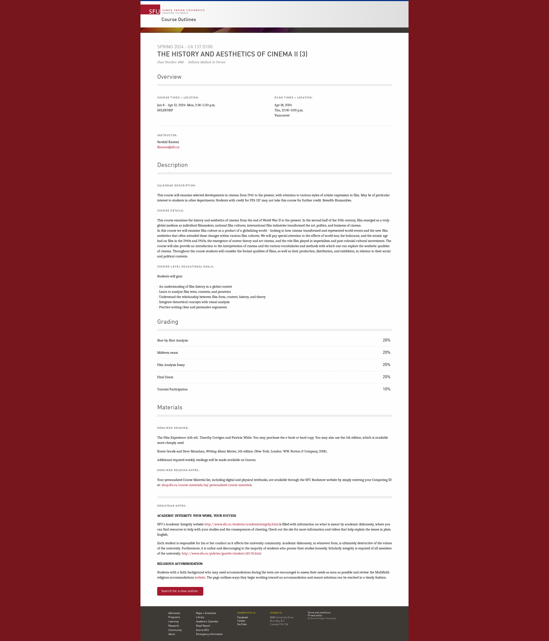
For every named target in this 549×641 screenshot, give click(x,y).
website (200, 577)
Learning (173, 621)
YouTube (242, 624)
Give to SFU (202, 630)
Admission (174, 613)
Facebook (242, 617)
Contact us (276, 613)
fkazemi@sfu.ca (168, 147)
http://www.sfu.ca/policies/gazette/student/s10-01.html (221, 553)
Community (175, 630)
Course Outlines (178, 19)
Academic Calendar (207, 621)
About (171, 634)
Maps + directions (206, 613)
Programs (174, 617)
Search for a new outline (179, 591)
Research (173, 626)
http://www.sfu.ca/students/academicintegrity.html (241, 524)
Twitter (241, 621)
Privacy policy (315, 616)
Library (200, 617)
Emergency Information (209, 634)
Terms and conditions (319, 613)
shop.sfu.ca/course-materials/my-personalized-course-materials (207, 485)
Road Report (203, 626)
